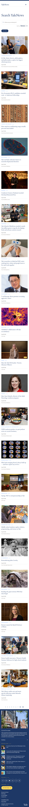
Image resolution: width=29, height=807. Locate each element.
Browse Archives (4, 792)
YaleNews (5, 5)
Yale (26, 805)
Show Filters (5, 30)
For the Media (4, 795)
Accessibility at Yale (4, 799)
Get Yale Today (6, 787)
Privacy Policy (3, 801)
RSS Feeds (3, 793)
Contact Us (3, 796)
